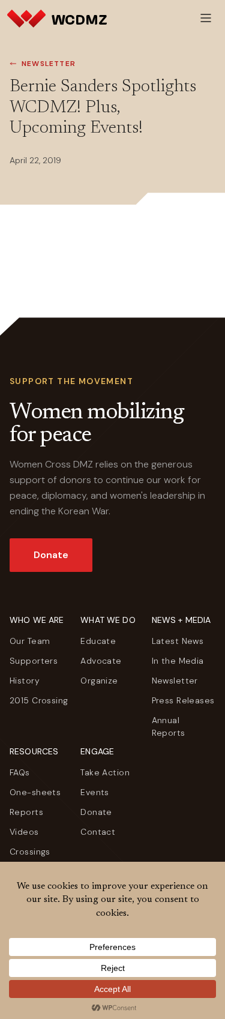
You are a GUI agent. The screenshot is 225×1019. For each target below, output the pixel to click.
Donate (51, 555)
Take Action (105, 772)
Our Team (30, 641)
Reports (26, 812)
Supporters (34, 660)
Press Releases (183, 700)
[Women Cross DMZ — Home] (57, 18)
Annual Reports (168, 726)
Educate (98, 641)
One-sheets (35, 792)
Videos (24, 831)
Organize (99, 680)
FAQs (20, 772)
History (25, 680)
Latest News (178, 641)
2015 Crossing (39, 700)
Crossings (30, 851)
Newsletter (49, 63)
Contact (97, 831)
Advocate (100, 660)
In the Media (178, 660)
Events (94, 792)
